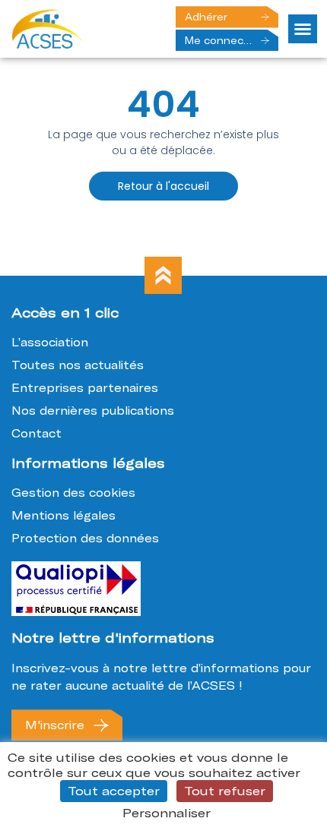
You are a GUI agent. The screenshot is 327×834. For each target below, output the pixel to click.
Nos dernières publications (92, 410)
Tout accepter (114, 790)
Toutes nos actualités (77, 365)
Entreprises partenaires (84, 388)
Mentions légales (63, 515)
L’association (49, 342)
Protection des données (85, 538)
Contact (36, 433)
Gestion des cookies (73, 492)
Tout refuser (224, 790)
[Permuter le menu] (302, 28)
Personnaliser (166, 812)
